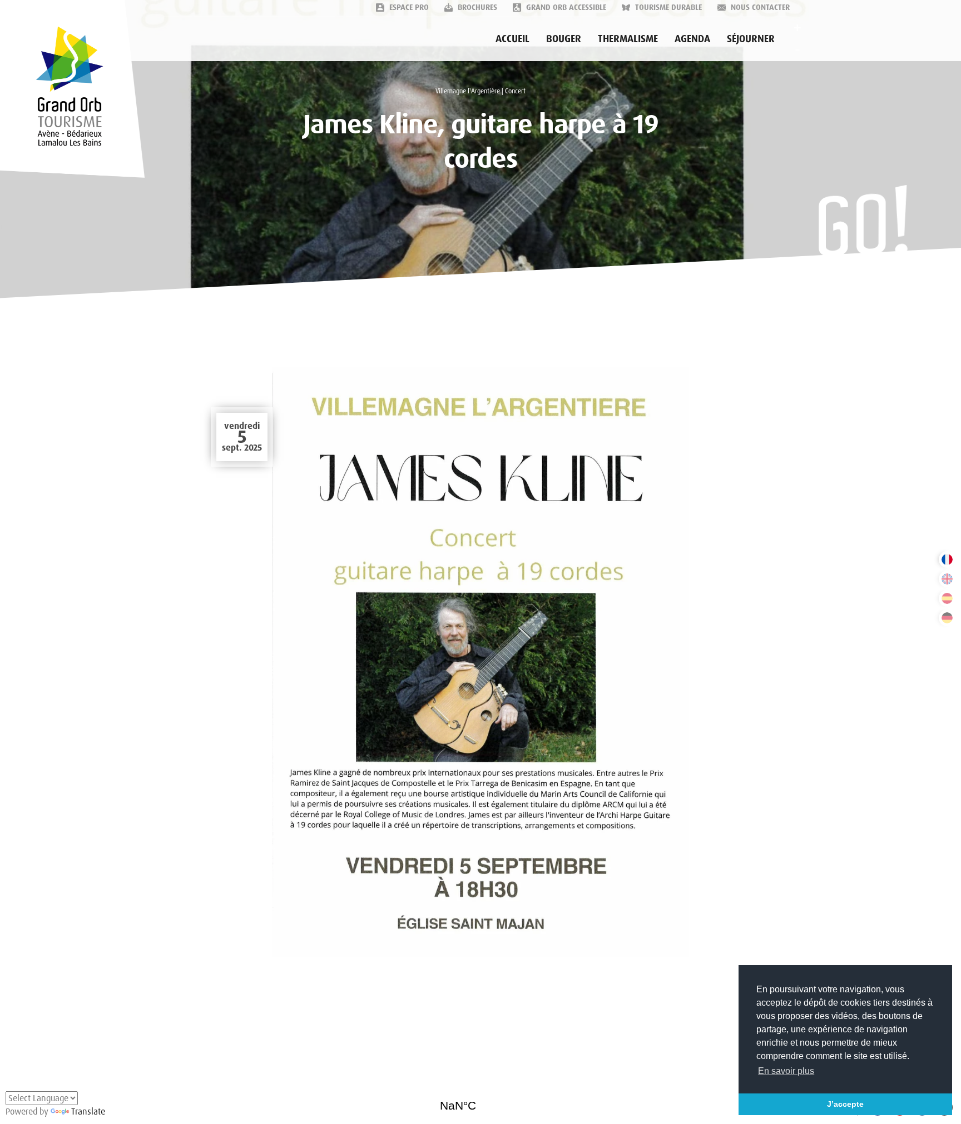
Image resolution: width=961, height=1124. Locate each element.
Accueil (512, 39)
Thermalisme (628, 39)
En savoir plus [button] (786, 1071)
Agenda (692, 39)
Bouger (563, 39)
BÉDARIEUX (481, 1101)
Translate (88, 1111)
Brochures (476, 7)
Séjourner (751, 39)
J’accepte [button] (845, 1104)
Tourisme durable (667, 7)
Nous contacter (759, 7)
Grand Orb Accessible (565, 7)
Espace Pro (408, 7)
